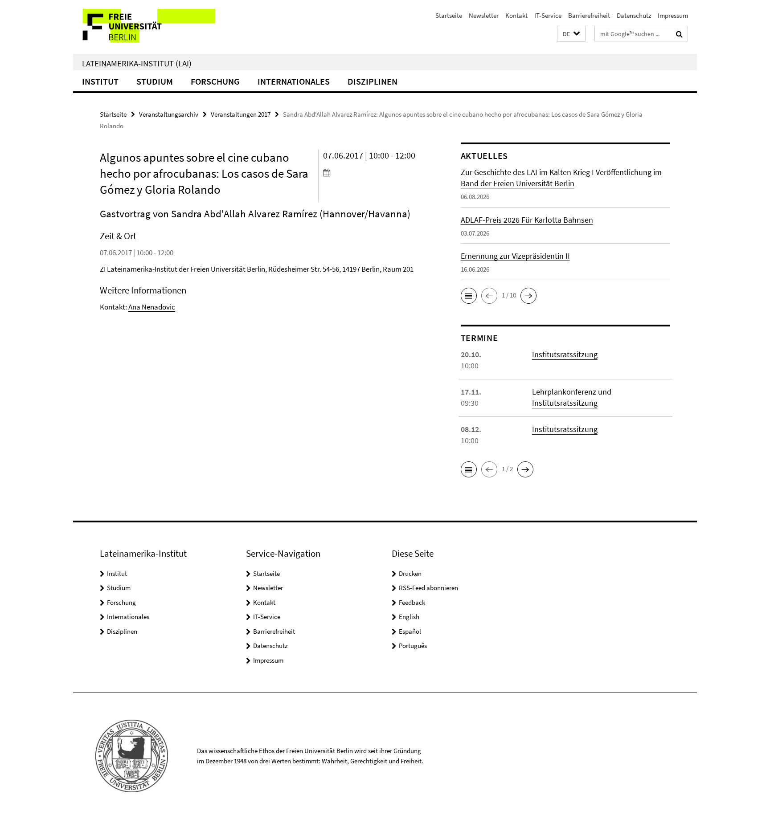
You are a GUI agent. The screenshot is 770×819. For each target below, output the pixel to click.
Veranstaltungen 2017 (240, 114)
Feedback (412, 602)
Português (413, 645)
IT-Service (547, 15)
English (409, 616)
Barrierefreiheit (589, 15)
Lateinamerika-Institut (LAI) (137, 63)
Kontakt (516, 15)
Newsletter (484, 15)
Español (410, 631)
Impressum (673, 15)
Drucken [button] (410, 573)
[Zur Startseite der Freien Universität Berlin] (147, 27)
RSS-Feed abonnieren (428, 587)
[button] (571, 34)
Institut (100, 81)
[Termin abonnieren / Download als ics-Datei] (375, 172)
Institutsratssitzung (565, 354)
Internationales (294, 81)
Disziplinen (372, 81)
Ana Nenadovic (151, 307)
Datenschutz (634, 15)
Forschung (215, 81)
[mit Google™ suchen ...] (679, 34)
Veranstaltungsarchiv (168, 114)
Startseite (448, 15)
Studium (154, 81)
